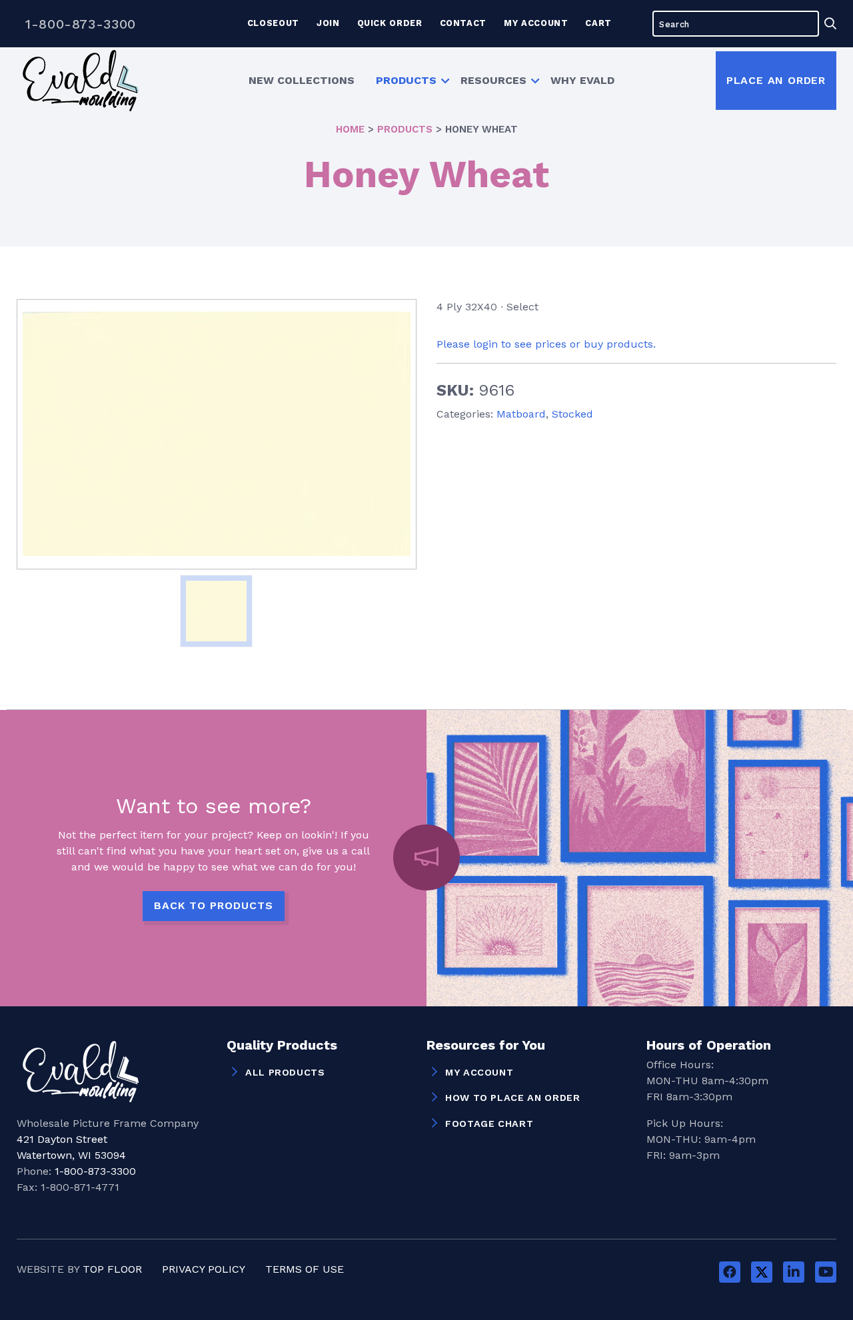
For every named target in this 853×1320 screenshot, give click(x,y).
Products (406, 80)
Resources (493, 80)
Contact (463, 23)
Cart (598, 23)
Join (328, 23)
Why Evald (582, 80)
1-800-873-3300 (80, 24)
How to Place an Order (512, 1097)
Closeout (273, 23)
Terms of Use (304, 1269)
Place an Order (776, 80)
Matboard (521, 414)
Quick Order (390, 23)
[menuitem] (301, 80)
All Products (285, 1072)
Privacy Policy (203, 1269)
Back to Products (213, 905)
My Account (536, 23)
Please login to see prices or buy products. (546, 344)
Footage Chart (489, 1123)
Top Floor (112, 1269)
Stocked (572, 414)
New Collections (302, 80)
